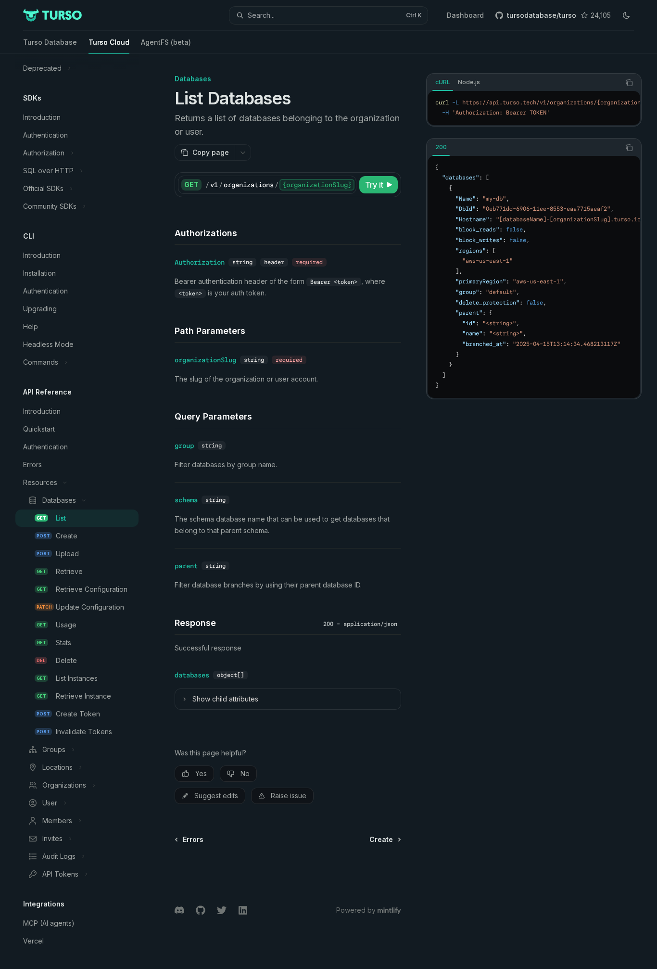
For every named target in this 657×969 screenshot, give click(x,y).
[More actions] (243, 152)
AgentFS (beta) (166, 42)
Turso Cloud (108, 42)
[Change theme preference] (626, 15)
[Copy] (347, 184)
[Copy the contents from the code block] (629, 82)
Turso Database (50, 42)
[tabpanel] (534, 108)
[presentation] (84, 511)
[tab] (442, 82)
